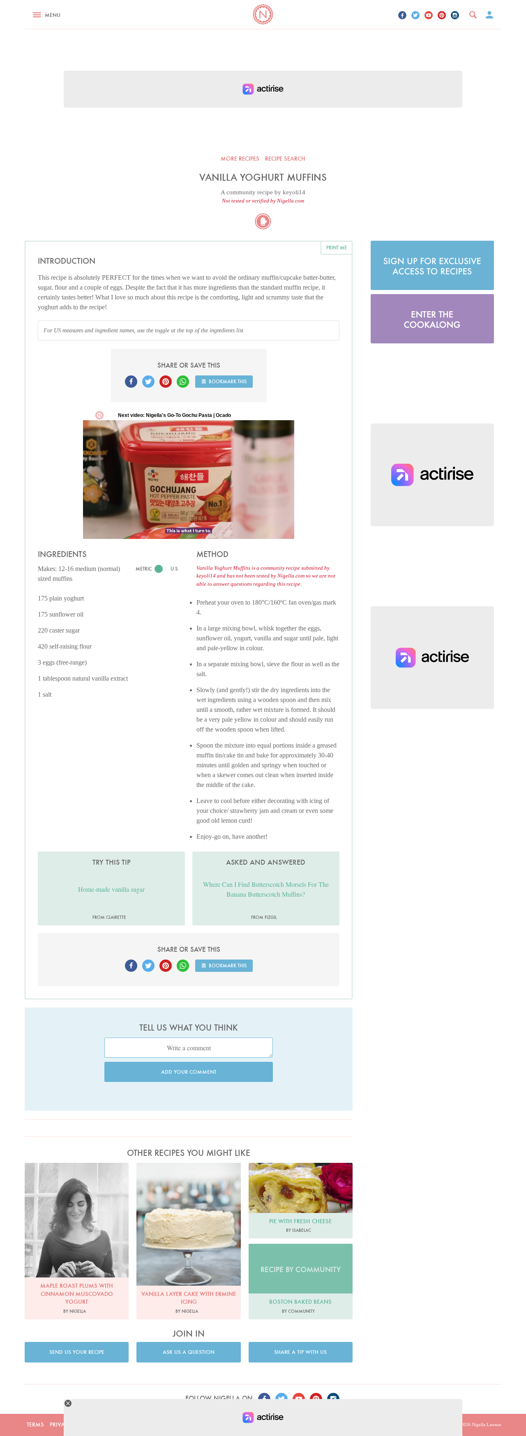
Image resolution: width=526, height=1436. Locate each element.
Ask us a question (189, 1352)
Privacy (61, 1424)
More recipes (240, 158)
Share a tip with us (300, 1352)
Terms (35, 1424)
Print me (336, 247)
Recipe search (285, 158)
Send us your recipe (76, 1352)
